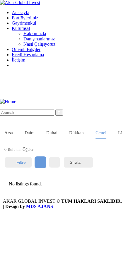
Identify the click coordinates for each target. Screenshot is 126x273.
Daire (30, 132)
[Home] (8, 101)
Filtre (21, 162)
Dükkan (76, 132)
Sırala (75, 162)
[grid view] (40, 162)
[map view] (54, 162)
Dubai (51, 132)
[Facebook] (23, 85)
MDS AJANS (39, 206)
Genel (101, 132)
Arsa (8, 132)
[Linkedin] (39, 85)
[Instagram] (7, 85)
